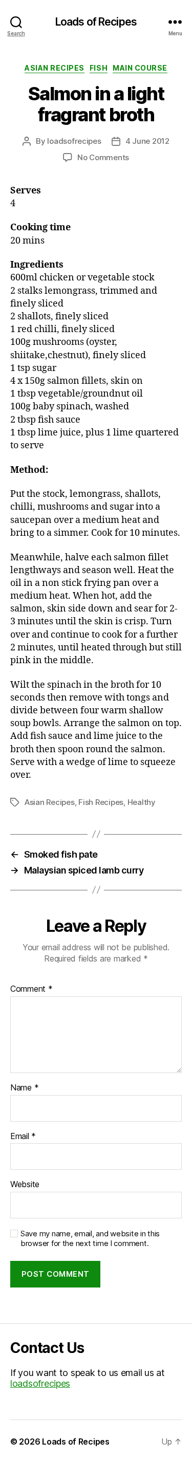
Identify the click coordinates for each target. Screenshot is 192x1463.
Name (24, 1088)
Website (24, 1184)
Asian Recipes (50, 802)
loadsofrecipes (74, 141)
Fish (99, 67)
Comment (31, 989)
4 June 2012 (147, 141)
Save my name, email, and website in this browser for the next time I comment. (90, 1238)
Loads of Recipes (96, 21)
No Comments (103, 157)
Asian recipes (54, 67)
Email (23, 1136)
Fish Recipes (100, 802)
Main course (140, 67)
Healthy (141, 802)
